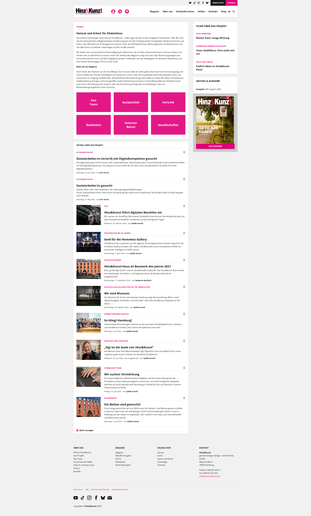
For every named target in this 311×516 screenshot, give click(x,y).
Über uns (168, 11)
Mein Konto (113, 11)
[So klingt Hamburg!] (88, 323)
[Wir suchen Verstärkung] (88, 377)
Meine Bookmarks (127, 11)
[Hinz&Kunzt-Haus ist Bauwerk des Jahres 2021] (88, 269)
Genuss (160, 452)
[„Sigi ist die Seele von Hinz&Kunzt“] (88, 350)
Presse (76, 468)
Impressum (78, 489)
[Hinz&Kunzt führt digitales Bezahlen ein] (88, 215)
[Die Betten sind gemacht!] (88, 407)
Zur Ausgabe (215, 146)
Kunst (160, 455)
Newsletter (218, 3)
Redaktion (93, 125)
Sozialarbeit (130, 102)
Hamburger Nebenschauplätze (211, 46)
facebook (203, 3)
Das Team (94, 102)
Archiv (118, 458)
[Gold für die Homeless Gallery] (88, 242)
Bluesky (207, 3)
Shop (223, 11)
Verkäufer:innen (185, 11)
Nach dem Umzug (204, 62)
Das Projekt (78, 455)
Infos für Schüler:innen (83, 465)
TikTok (194, 3)
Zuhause (161, 465)
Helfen (201, 11)
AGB (87, 489)
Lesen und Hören (165, 458)
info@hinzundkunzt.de (209, 476)
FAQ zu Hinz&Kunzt (82, 452)
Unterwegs (162, 462)
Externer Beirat (131, 125)
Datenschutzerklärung (100, 489)
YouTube (190, 3)
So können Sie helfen (83, 462)
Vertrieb (168, 102)
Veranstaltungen (123, 465)
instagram (199, 3)
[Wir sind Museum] (88, 296)
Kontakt (213, 11)
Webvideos (120, 462)
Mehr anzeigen (86, 430)
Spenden (231, 3)
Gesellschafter (168, 125)
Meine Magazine (120, 11)
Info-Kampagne (203, 33)
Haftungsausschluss (120, 489)
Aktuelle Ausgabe (123, 455)
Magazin (154, 11)
